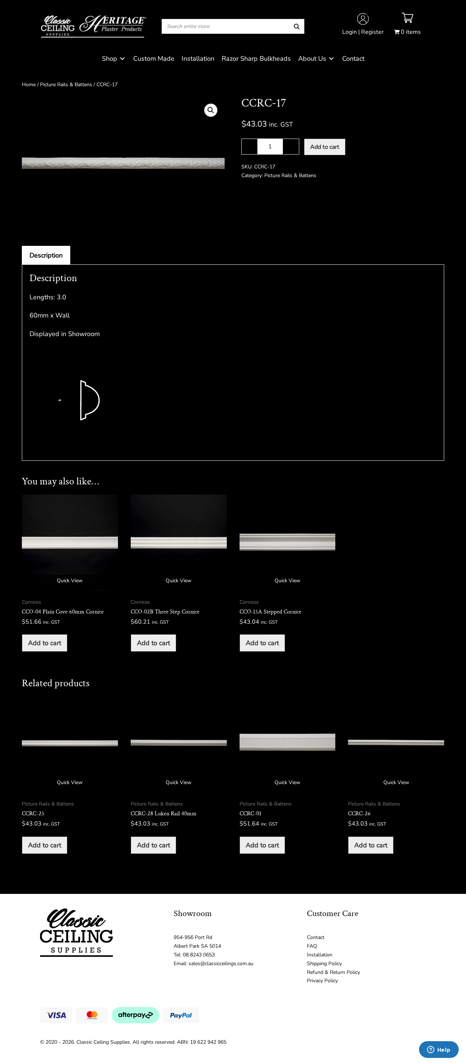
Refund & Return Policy (333, 972)
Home (29, 84)
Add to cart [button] (44, 643)
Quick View (70, 580)
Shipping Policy (324, 963)
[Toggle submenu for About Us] (331, 59)
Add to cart (324, 147)
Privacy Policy (322, 980)
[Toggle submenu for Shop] (122, 59)
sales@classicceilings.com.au (221, 963)
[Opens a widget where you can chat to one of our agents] (439, 1050)
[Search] (296, 26)
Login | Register (363, 32)
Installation (319, 954)
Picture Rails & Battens (66, 84)
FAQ (312, 946)
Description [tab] (46, 255)
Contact (315, 937)
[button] (210, 110)
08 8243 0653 (199, 954)
